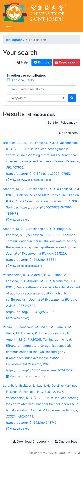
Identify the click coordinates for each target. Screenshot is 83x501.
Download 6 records (31, 441)
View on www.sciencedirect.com (30, 179)
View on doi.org (20, 219)
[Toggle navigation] (8, 26)
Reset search (68, 62)
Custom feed (68, 441)
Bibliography (15, 40)
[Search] (72, 98)
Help (24, 62)
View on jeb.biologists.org (26, 265)
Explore (43, 62)
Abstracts (70, 133)
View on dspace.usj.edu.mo (27, 376)
